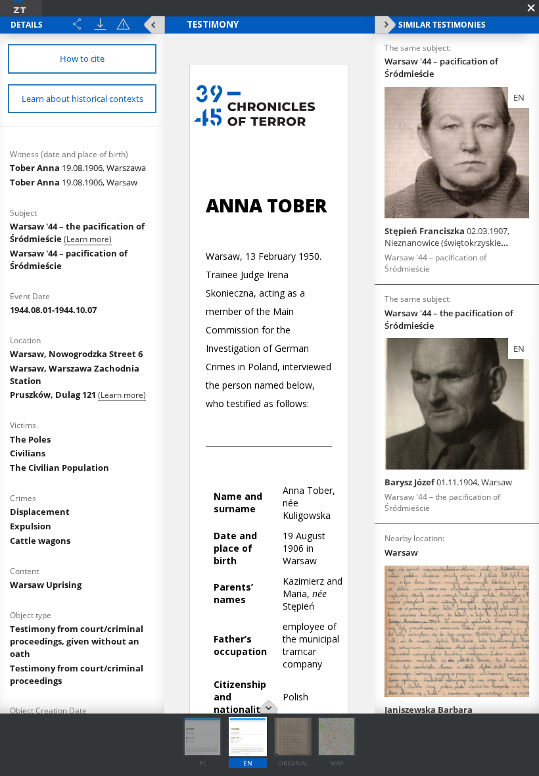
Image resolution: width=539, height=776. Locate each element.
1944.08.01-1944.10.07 (53, 310)
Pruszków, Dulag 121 (54, 394)
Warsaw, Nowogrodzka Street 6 (76, 354)
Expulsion (30, 526)
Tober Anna (78, 168)
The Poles (30, 439)
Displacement (40, 512)
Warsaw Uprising (46, 585)
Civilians (27, 453)
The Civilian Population (59, 467)
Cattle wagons (40, 540)
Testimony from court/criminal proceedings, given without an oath (76, 641)
